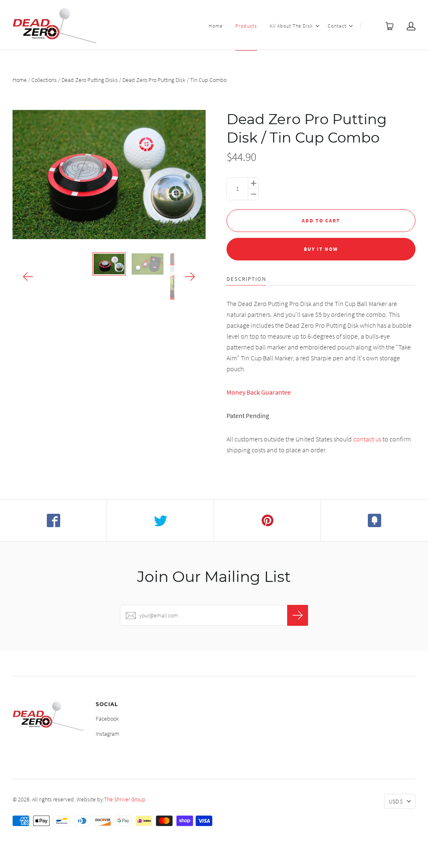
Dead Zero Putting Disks (89, 80)
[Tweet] (160, 520)
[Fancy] (374, 520)
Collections (44, 80)
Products (246, 26)
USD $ (396, 801)
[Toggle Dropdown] (317, 26)
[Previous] (28, 276)
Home (216, 26)
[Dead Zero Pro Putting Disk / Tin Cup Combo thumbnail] (109, 263)
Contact (337, 26)
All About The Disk (291, 26)
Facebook (107, 718)
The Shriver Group (124, 799)
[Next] (190, 276)
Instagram (107, 733)
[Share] (53, 520)
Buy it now (321, 249)
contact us (367, 439)
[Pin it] (267, 520)
